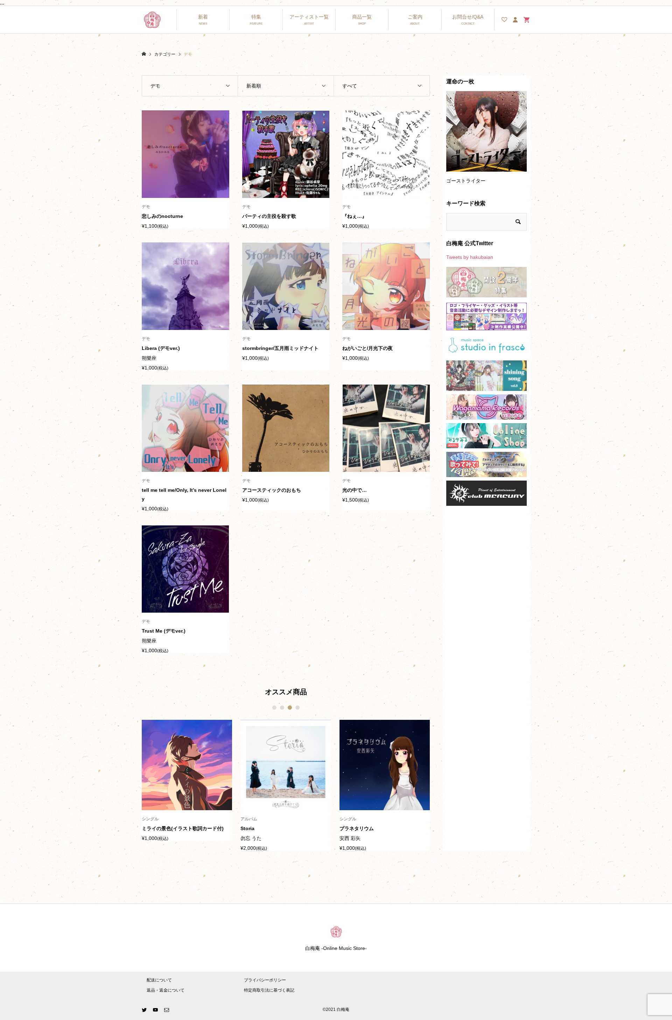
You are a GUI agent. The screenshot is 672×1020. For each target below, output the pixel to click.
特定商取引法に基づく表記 (269, 990)
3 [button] (289, 707)
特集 (256, 17)
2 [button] (282, 707)
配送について (159, 980)
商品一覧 (362, 17)
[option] (187, 780)
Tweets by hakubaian (469, 257)
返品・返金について (165, 990)
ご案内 (415, 17)
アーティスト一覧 (309, 17)
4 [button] (297, 707)
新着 (203, 17)
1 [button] (274, 707)
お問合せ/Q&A (467, 17)
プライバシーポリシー (265, 980)
